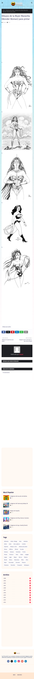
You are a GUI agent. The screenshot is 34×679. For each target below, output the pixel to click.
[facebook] (8, 661)
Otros (27, 559)
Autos (10, 544)
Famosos (12, 552)
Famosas (6, 552)
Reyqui (4, 22)
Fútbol (21, 554)
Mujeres (26, 557)
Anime (5, 544)
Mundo (5, 559)
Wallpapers (26, 565)
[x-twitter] (12, 661)
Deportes (6, 546)
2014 (17, 597)
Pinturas (24, 562)
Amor (20, 541)
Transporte (19, 565)
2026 (17, 578)
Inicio (4, 10)
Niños (22, 559)
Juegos (5, 557)
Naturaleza (16, 559)
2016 (17, 592)
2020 (17, 588)
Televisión (13, 565)
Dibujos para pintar (10, 10)
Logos (10, 557)
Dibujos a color (13, 546)
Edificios (11, 549)
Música (10, 559)
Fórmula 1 (11, 554)
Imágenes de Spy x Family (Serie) (18, 525)
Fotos (17, 554)
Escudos (22, 549)
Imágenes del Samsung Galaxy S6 (19, 503)
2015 (17, 595)
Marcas (20, 557)
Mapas (15, 557)
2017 (17, 590)
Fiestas (5, 554)
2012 (17, 602)
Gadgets (27, 554)
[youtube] (22, 661)
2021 (17, 585)
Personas (18, 562)
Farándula (18, 552)
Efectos (16, 549)
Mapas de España (14, 510)
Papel (5, 562)
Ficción (24, 552)
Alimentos (6, 541)
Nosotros (19, 674)
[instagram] (19, 661)
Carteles (24, 544)
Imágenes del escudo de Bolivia (18, 496)
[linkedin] (26, 661)
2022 (17, 583)
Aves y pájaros (17, 544)
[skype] (15, 661)
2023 (17, 580)
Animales (26, 541)
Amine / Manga (14, 541)
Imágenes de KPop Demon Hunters (19, 518)
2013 (17, 600)
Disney (5, 549)
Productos (6, 565)
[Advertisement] (17, 43)
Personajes (11, 562)
